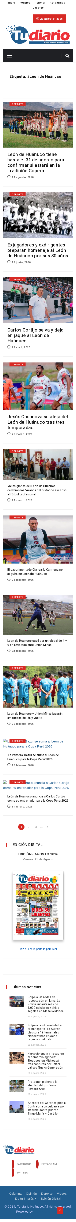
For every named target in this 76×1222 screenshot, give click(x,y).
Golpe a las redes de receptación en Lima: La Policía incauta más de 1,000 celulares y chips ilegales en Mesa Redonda (46, 1004)
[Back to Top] (60, 1210)
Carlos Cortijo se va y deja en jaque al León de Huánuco (35, 335)
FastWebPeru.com (47, 1211)
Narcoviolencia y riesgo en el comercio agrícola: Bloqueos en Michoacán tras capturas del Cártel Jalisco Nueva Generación (46, 1060)
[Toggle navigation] (8, 55)
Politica (24, 2)
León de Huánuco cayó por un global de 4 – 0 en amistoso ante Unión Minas (37, 643)
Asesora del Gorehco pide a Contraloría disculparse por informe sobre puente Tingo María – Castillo (47, 1108)
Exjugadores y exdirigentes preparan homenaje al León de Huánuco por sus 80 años (37, 250)
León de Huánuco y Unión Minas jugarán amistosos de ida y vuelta (35, 716)
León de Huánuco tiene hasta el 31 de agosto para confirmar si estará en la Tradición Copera (35, 162)
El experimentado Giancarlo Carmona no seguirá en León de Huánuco (35, 572)
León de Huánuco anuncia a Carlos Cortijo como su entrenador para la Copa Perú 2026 (37, 798)
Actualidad (57, 2)
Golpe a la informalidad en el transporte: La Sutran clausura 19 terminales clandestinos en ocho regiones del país (45, 1032)
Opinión (31, 1193)
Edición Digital (51, 1198)
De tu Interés (24, 1198)
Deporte (38, 7)
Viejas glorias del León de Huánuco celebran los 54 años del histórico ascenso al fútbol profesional (37, 490)
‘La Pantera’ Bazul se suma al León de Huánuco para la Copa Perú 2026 (33, 757)
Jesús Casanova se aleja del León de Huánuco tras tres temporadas (37, 422)
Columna (15, 1193)
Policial (40, 2)
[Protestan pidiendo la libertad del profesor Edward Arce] (17, 1086)
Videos (62, 1193)
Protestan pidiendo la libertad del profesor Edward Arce (42, 1085)
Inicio (11, 2)
